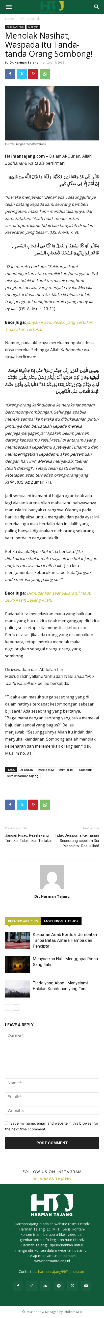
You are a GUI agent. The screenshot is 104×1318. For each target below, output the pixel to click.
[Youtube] (86, 1286)
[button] (9, 7)
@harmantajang (52, 1178)
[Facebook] (10, 74)
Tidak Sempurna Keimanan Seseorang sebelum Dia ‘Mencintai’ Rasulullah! (77, 840)
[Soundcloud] (45, 1286)
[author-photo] (52, 889)
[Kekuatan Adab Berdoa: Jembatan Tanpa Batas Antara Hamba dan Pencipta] (17, 940)
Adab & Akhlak (29, 19)
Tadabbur (85, 770)
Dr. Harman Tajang (24, 62)
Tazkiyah (33, 26)
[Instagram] (32, 1286)
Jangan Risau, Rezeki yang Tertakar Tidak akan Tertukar (28, 838)
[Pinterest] (33, 74)
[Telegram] (59, 1286)
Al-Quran (26, 770)
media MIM (46, 770)
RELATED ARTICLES (23, 921)
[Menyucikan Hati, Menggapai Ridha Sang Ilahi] (17, 964)
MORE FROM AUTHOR (61, 921)
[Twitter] (22, 74)
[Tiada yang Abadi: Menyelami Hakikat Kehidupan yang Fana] (17, 989)
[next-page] (16, 1007)
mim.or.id (66, 770)
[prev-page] (8, 1007)
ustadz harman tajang (22, 776)
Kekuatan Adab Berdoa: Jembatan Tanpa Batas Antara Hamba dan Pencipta (65, 940)
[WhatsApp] (45, 74)
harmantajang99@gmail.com (61, 1271)
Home (9, 19)
